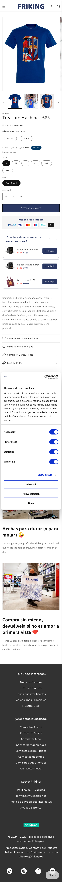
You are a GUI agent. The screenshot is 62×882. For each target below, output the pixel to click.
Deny (31, 503)
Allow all (31, 484)
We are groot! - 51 (26, 280)
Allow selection (31, 493)
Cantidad (6, 190)
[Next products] (56, 239)
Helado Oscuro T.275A (28, 264)
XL (35, 163)
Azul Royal (11, 183)
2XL (46, 163)
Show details (45, 474)
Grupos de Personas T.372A (29, 249)
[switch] (53, 441)
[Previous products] (49, 239)
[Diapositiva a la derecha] (58, 102)
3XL (8, 170)
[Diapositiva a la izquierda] (3, 102)
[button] (3, 6)
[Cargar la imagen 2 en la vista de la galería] (31, 101)
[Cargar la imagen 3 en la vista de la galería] (47, 101)
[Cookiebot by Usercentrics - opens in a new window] (44, 377)
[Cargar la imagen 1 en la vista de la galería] (15, 101)
